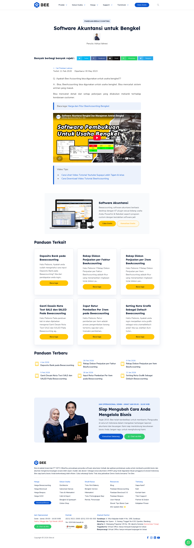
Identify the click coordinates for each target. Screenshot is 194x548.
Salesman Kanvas (66, 489)
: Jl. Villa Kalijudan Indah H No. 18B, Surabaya (118, 518)
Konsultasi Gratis (128, 223)
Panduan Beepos (116, 496)
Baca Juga (54, 283)
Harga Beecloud (40, 489)
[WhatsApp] (188, 542)
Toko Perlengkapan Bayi (94, 496)
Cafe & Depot (65, 496)
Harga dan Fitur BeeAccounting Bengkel (88, 106)
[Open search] (158, 5)
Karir (137, 489)
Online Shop (64, 503)
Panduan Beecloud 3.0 (119, 492)
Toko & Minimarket (67, 492)
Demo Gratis (142, 5)
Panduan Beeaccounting (119, 489)
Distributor (64, 485)
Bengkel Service (91, 489)
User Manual (115, 499)
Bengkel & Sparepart (68, 499)
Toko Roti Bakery (92, 485)
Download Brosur (42, 503)
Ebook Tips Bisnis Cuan (119, 503)
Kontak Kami (140, 492)
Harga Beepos (39, 492)
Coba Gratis (107, 223)
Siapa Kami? (140, 485)
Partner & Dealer (142, 499)
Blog (112, 485)
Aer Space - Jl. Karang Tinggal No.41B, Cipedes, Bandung (123, 521)
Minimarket (89, 492)
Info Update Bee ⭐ (118, 507)
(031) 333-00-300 (88, 518)
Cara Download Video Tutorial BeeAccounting (85, 178)
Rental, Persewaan (92, 499)
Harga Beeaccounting (42, 485)
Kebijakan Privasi (141, 503)
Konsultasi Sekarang (111, 436)
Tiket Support (141, 496)
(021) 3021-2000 (73, 518)
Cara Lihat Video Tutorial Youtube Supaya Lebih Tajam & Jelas (93, 174)
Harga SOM (38, 496)
